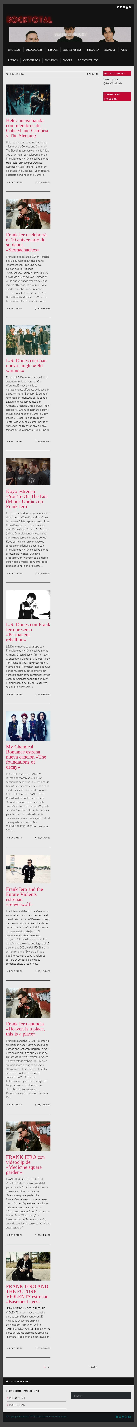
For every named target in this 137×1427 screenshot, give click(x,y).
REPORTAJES (34, 49)
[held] (28, 99)
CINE (124, 49)
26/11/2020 (44, 1105)
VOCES (67, 60)
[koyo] (28, 471)
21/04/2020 (44, 1235)
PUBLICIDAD (17, 1404)
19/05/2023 (44, 573)
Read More (16, 182)
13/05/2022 (44, 838)
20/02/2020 (44, 1348)
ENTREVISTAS (72, 49)
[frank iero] (28, 214)
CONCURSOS (31, 60)
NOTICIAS (14, 49)
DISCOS (53, 49)
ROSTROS (51, 60)
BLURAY (110, 49)
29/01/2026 (44, 182)
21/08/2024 (44, 309)
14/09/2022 (44, 694)
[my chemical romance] (28, 726)
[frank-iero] (28, 869)
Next (92, 1367)
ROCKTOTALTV (88, 60)
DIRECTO (93, 49)
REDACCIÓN (17, 1398)
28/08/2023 (44, 441)
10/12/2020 (44, 971)
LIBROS (13, 60)
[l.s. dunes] (28, 340)
